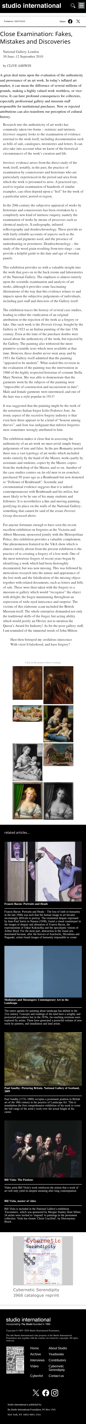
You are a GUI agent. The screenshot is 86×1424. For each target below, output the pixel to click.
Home (34, 1348)
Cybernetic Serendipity (57, 1368)
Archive (35, 1354)
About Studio (58, 1348)
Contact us (56, 1376)
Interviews (37, 1360)
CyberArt (36, 1376)
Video (34, 1366)
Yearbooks (56, 1354)
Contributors (57, 1360)
